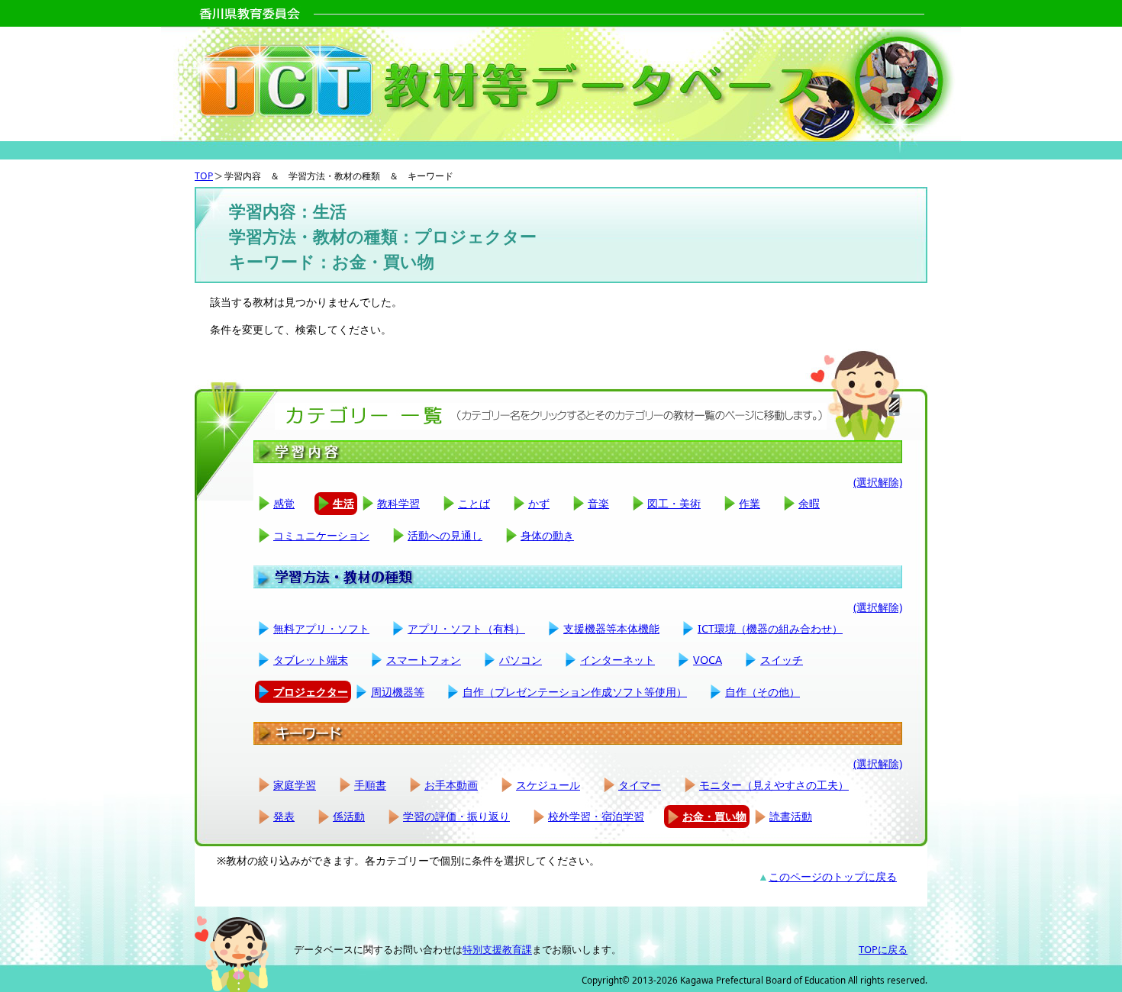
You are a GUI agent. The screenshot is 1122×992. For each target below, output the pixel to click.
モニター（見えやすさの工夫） (774, 785)
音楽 (598, 503)
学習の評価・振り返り (456, 816)
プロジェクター (310, 691)
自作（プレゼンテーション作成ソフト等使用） (575, 691)
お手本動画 (451, 785)
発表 (284, 816)
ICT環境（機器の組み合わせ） (770, 628)
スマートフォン (423, 659)
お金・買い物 (714, 816)
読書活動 (790, 816)
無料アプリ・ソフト (321, 628)
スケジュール (548, 785)
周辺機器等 (397, 691)
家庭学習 (294, 785)
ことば (474, 503)
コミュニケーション (321, 535)
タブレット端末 (310, 659)
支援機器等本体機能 (611, 628)
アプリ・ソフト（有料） (466, 628)
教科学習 (398, 503)
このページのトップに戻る (833, 876)
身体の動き (547, 535)
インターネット (617, 659)
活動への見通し (445, 535)
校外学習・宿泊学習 (596, 816)
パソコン (520, 659)
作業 (749, 503)
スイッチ (781, 659)
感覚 (284, 503)
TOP (204, 175)
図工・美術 (674, 503)
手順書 (370, 785)
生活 (343, 503)
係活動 (349, 816)
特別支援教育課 (497, 949)
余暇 (809, 503)
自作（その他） (762, 691)
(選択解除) (877, 482)
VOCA (707, 659)
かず (539, 503)
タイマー (639, 785)
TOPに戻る (883, 949)
